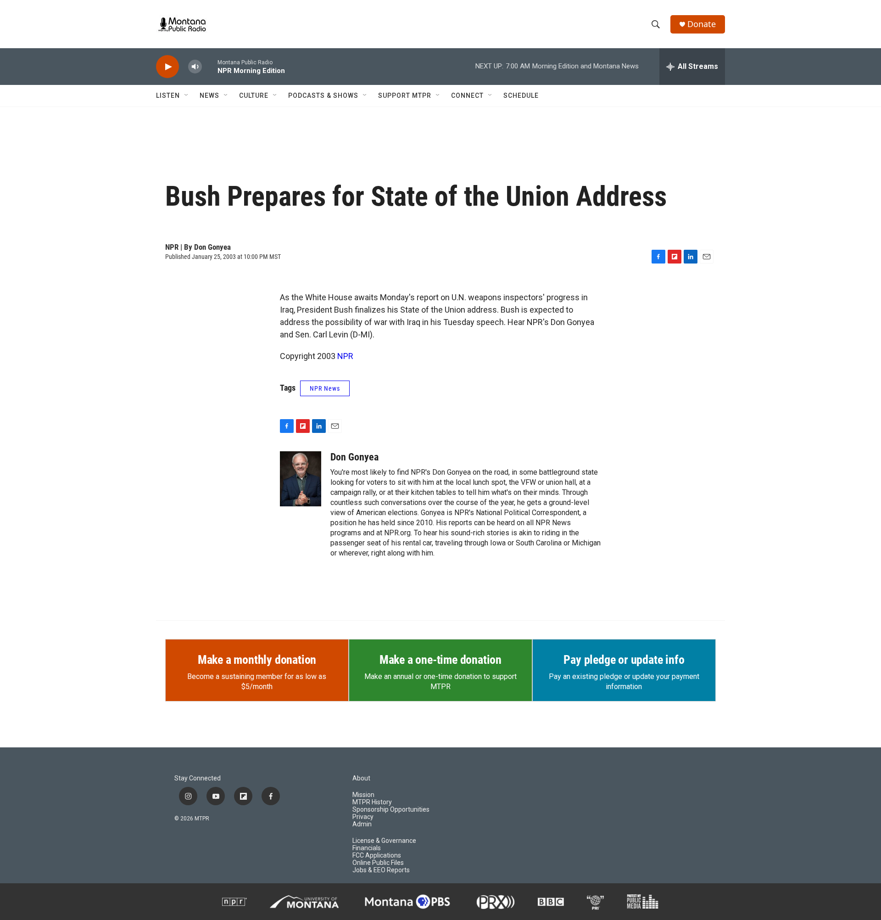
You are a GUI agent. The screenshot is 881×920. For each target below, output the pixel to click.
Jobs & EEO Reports (381, 870)
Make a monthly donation (257, 660)
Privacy (363, 816)
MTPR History (372, 802)
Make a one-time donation (440, 660)
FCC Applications (376, 855)
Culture (253, 95)
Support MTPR (404, 95)
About (361, 778)
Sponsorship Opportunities (390, 809)
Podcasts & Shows (323, 95)
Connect (467, 95)
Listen (168, 95)
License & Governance (384, 840)
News (209, 95)
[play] (167, 67)
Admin (362, 824)
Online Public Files (378, 862)
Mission (363, 794)
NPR (345, 356)
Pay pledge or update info (623, 660)
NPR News (325, 388)
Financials (366, 848)
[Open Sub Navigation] (186, 95)
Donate (701, 24)
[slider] (209, 66)
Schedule (521, 95)
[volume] (195, 66)
